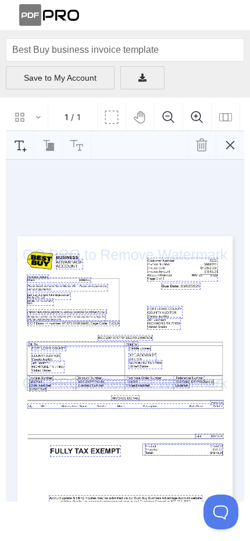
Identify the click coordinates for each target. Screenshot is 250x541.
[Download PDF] (142, 77)
